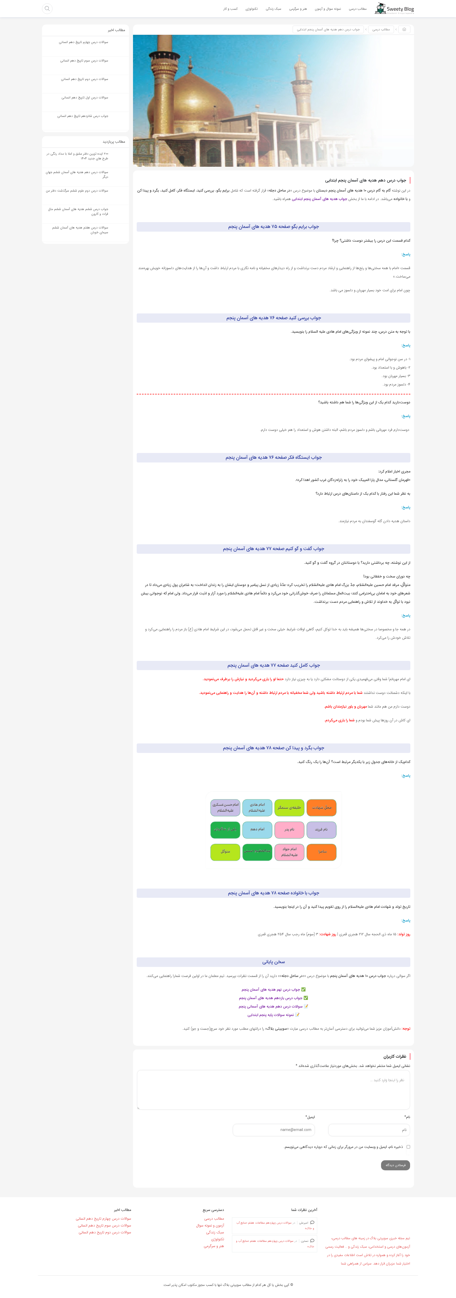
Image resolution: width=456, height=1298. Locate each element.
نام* (407, 1117)
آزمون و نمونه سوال (210, 1225)
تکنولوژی (217, 1239)
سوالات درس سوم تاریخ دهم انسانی (104, 1225)
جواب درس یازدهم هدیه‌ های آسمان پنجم (270, 998)
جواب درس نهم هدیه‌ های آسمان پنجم (271, 989)
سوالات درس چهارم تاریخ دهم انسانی (103, 1218)
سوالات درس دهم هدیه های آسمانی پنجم (271, 1006)
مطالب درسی (381, 29)
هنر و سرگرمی (214, 1246)
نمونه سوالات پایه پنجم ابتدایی (271, 1015)
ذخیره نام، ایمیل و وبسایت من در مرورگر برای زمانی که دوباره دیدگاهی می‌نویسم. (343, 1147)
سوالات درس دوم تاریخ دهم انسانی (105, 1232)
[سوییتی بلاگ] (394, 8)
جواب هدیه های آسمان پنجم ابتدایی (319, 199)
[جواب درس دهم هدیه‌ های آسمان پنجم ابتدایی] (273, 100)
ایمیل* (310, 1117)
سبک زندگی (215, 1232)
